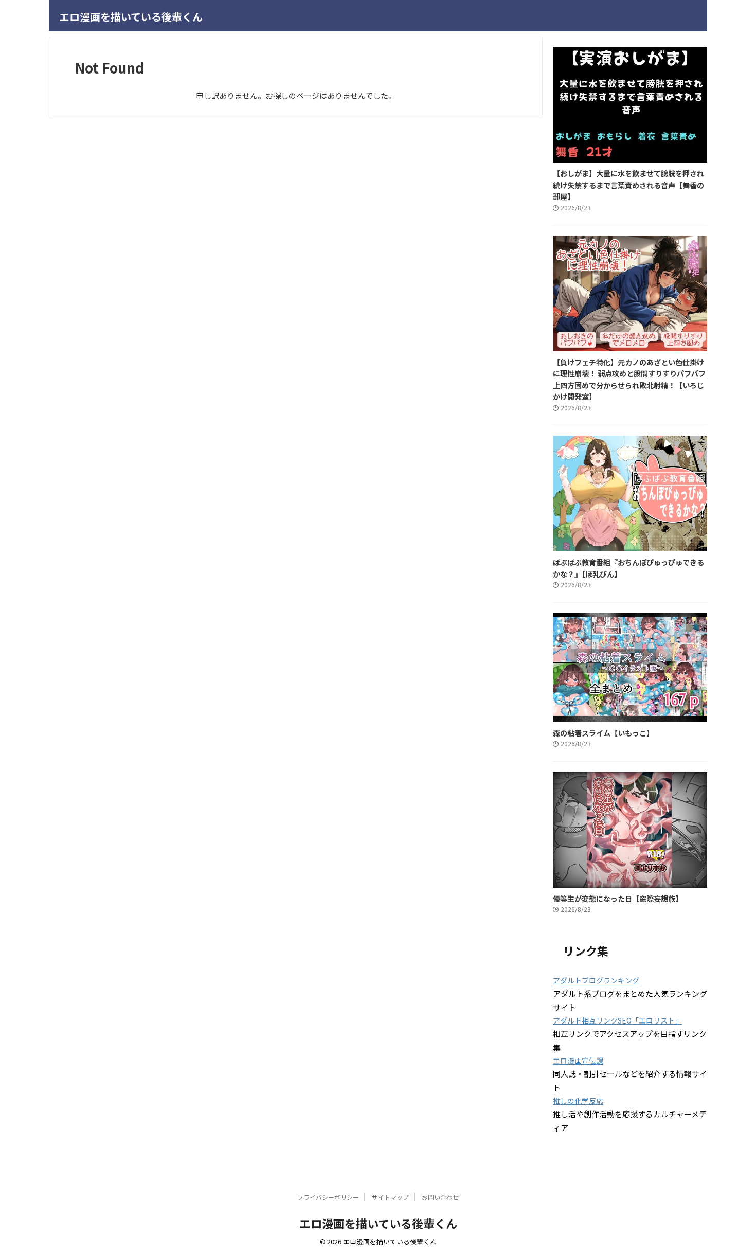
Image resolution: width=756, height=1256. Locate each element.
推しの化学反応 (578, 1101)
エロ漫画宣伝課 (578, 1060)
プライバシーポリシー (328, 1197)
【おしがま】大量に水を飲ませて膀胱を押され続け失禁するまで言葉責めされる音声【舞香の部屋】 (628, 185)
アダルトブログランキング (596, 980)
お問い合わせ (440, 1197)
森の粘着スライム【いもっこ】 (603, 732)
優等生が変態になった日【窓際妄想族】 (617, 898)
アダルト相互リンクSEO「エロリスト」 (617, 1020)
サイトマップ (390, 1197)
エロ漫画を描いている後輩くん (131, 16)
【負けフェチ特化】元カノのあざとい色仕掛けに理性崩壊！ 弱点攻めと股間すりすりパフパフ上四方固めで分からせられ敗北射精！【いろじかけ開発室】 (629, 379)
